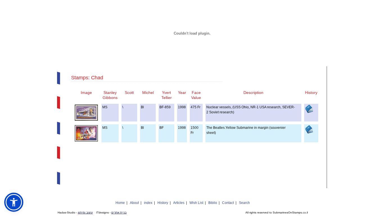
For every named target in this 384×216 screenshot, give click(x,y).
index (148, 203)
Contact (228, 203)
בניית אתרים (119, 212)
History (162, 203)
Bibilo (212, 203)
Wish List (196, 203)
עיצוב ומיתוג (85, 212)
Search (244, 203)
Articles (178, 203)
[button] (14, 202)
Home (120, 203)
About (134, 203)
